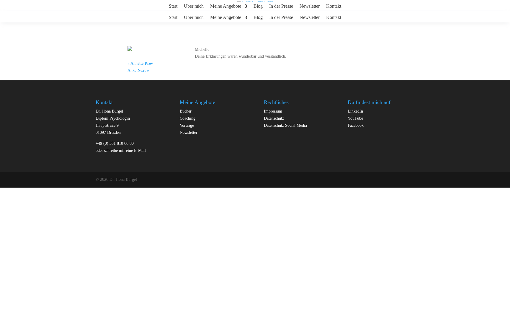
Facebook (356, 125)
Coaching (187, 118)
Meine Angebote (225, 6)
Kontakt (333, 6)
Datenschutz (274, 118)
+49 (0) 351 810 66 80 (115, 143)
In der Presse (281, 6)
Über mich (194, 6)
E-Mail (140, 150)
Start (173, 6)
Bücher (186, 111)
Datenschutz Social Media (285, 125)
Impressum (273, 111)
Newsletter (310, 6)
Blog (258, 6)
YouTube (355, 118)
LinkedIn (355, 111)
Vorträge (187, 125)
